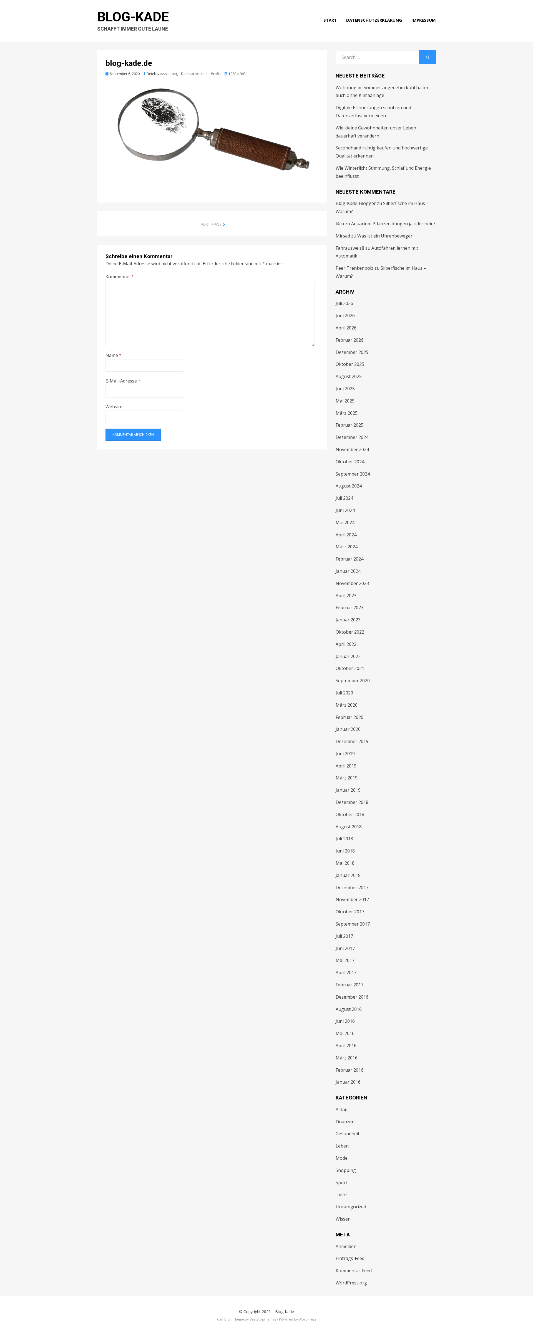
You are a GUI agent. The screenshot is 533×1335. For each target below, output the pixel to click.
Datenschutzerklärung (374, 20)
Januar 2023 (348, 620)
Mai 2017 (345, 960)
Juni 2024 (345, 510)
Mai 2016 (345, 1033)
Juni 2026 (345, 315)
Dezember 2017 (352, 887)
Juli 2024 (344, 498)
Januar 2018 (348, 875)
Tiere (341, 1194)
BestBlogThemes (263, 1319)
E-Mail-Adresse (122, 381)
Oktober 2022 (350, 632)
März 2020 (347, 705)
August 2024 (349, 486)
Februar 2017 (349, 985)
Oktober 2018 (350, 814)
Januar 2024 (348, 571)
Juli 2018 (344, 839)
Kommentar (119, 277)
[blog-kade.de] (212, 132)
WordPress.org (351, 1283)
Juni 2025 (345, 389)
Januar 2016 (348, 1082)
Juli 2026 (344, 303)
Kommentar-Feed (354, 1271)
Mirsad (343, 236)
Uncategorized (351, 1207)
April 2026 (346, 328)
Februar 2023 (349, 607)
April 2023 (346, 595)
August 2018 (349, 827)
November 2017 (352, 899)
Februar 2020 (349, 717)
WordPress (307, 1319)
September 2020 (353, 681)
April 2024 (346, 535)
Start (330, 20)
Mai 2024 (345, 522)
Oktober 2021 (350, 668)
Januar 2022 (348, 656)
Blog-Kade (133, 17)
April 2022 (346, 644)
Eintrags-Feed (350, 1258)
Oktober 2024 (350, 462)
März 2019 (347, 778)
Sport (341, 1182)
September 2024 (353, 474)
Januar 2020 (348, 729)
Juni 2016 (345, 1021)
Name (113, 355)
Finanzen (345, 1122)
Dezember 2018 (352, 802)
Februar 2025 (349, 425)
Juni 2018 (345, 851)
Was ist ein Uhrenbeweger (385, 236)
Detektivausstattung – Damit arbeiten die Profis (183, 73)
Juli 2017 (344, 936)
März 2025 (347, 413)
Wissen (343, 1219)
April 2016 (346, 1045)
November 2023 (352, 583)
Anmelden (346, 1246)
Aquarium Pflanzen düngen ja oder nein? (393, 224)
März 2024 (347, 547)
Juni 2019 (345, 754)
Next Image (211, 224)
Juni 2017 (345, 948)
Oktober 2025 (350, 364)
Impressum (423, 20)
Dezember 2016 (352, 997)
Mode (342, 1158)
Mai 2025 (345, 401)
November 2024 (352, 449)
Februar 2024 (349, 559)
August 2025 (349, 376)
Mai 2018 (345, 863)
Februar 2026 (349, 340)
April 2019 (346, 766)
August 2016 (349, 1009)
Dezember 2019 (352, 741)
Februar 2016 (349, 1070)
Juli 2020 (344, 693)
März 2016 (347, 1058)
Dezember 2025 (352, 352)
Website (113, 407)
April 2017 (346, 972)
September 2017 (353, 924)
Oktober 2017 (350, 912)
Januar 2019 (348, 790)
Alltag (342, 1109)
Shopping (346, 1170)
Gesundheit (347, 1134)
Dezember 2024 (352, 437)
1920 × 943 (237, 73)
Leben (342, 1146)
